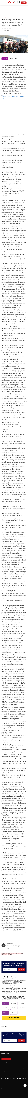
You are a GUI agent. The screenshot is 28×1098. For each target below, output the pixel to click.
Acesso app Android (21, 1065)
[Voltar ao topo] (25, 1085)
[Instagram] (11, 1078)
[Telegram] (20, 1078)
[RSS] (26, 1078)
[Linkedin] (14, 1078)
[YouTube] (8, 1078)
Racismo (10, 954)
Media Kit (12, 1064)
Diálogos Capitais (3, 1071)
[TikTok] (17, 1078)
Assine (24, 2)
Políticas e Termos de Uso (6, 1086)
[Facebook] (2, 1078)
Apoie (5, 58)
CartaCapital (7, 28)
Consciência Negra (6, 953)
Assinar (21, 969)
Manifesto (4, 1066)
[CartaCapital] (3, 945)
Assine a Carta (6, 1058)
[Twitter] (5, 1078)
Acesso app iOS (22, 1067)
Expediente (4, 1068)
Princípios (4, 1064)
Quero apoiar (14, 1017)
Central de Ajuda (21, 1070)
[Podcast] (23, 1078)
